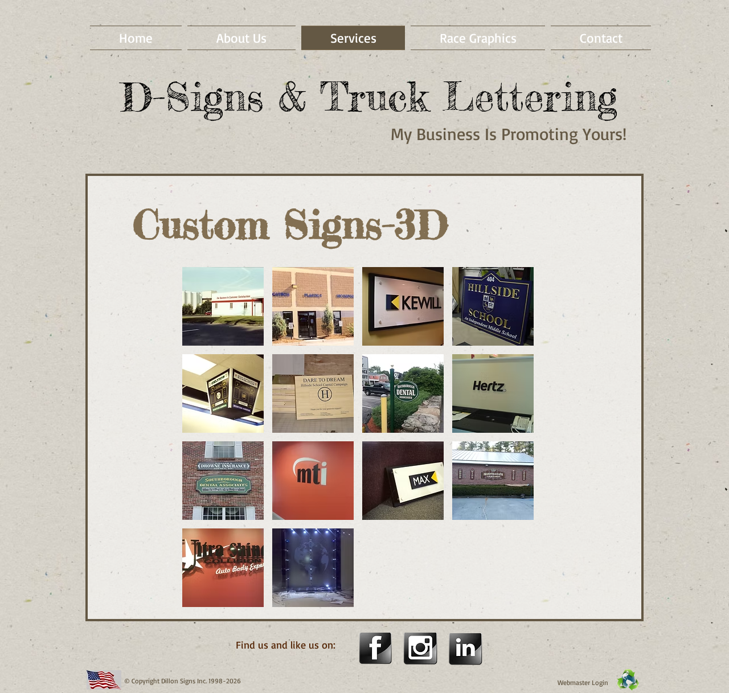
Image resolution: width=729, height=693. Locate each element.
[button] (223, 306)
